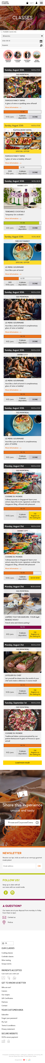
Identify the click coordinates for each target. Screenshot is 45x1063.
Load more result (22, 762)
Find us (10, 922)
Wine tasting (6, 960)
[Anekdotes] (29, 1060)
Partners (5, 1002)
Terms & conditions (8, 1025)
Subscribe (5, 1015)
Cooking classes (7, 953)
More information (11, 107)
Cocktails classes (8, 956)
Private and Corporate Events (20, 823)
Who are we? (6, 987)
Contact (4, 1006)
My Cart (4, 1022)
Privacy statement (8, 1029)
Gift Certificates (7, 998)
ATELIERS (5, 2)
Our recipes (6, 995)
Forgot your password (9, 1018)
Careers (4, 991)
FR (5, 943)
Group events (6, 964)
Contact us (11, 917)
